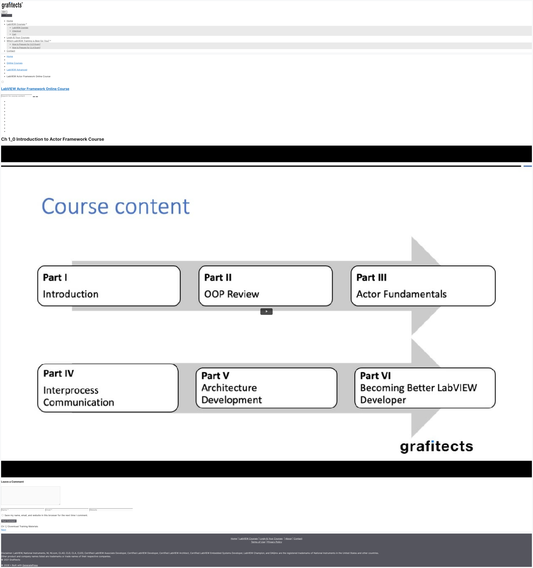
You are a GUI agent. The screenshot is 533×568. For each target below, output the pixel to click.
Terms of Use (258, 542)
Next (3, 529)
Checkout (16, 31)
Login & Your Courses (18, 37)
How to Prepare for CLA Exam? (26, 47)
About (288, 538)
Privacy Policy (274, 542)
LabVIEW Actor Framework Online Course (35, 89)
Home (10, 20)
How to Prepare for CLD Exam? (26, 44)
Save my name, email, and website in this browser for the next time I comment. (46, 515)
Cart (14, 34)
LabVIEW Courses (16, 24)
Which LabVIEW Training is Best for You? (28, 40)
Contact (11, 50)
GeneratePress (30, 565)
